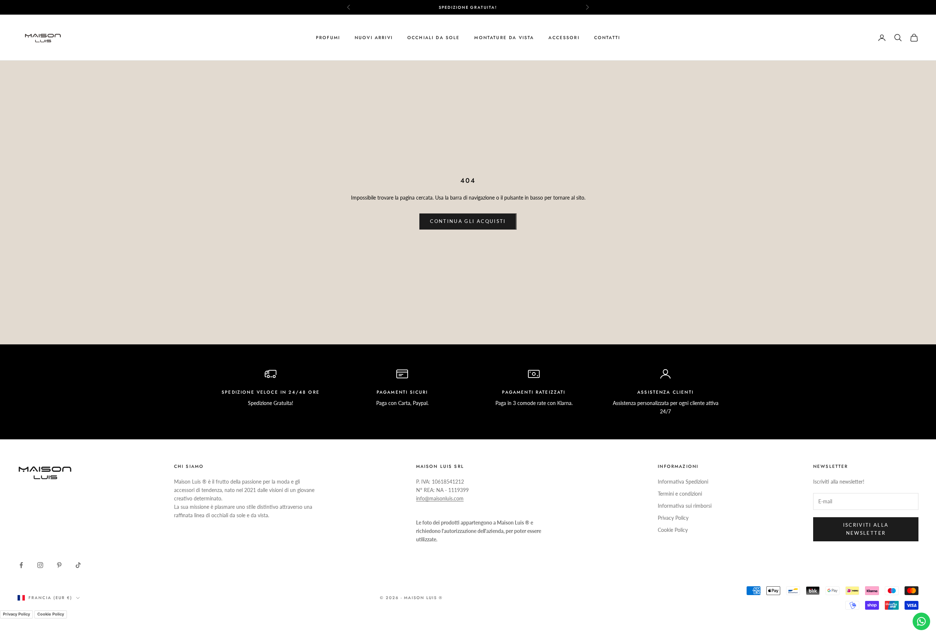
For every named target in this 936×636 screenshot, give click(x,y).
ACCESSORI (563, 37)
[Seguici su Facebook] (21, 565)
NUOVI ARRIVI (374, 37)
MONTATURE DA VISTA (504, 37)
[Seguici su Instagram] (40, 565)
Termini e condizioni (680, 494)
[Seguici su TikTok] (78, 565)
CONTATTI (607, 37)
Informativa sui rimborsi (685, 506)
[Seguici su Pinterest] (59, 565)
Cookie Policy (673, 530)
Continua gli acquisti (468, 221)
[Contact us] (921, 621)
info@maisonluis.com (440, 498)
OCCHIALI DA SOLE (433, 37)
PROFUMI (328, 37)
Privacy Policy (673, 518)
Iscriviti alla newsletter (866, 528)
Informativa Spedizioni (683, 481)
